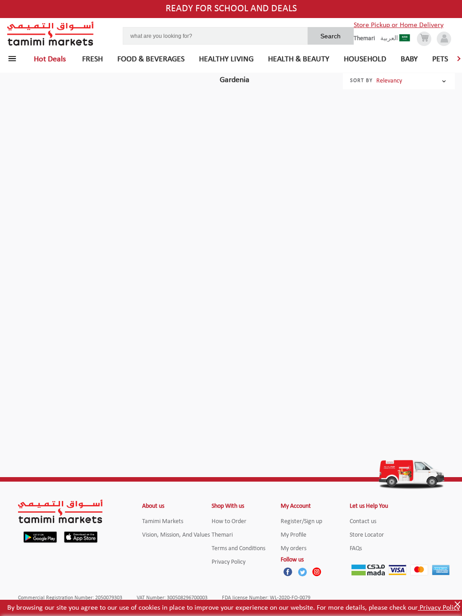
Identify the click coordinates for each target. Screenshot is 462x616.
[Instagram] (317, 572)
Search (330, 36)
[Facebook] (288, 572)
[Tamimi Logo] (50, 34)
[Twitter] (302, 572)
